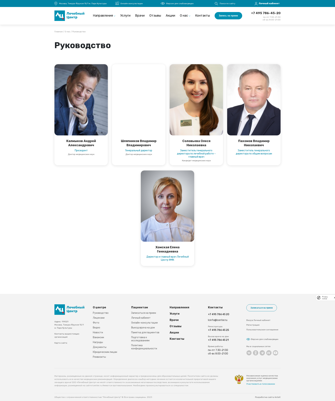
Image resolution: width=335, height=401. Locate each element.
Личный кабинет (141, 317)
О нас (184, 15)
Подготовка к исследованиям (140, 339)
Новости (98, 332)
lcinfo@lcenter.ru (217, 320)
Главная (58, 31)
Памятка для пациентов (145, 332)
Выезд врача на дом (143, 327)
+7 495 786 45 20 (218, 314)
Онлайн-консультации (144, 322)
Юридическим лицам (105, 352)
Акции (170, 15)
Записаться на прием (143, 312)
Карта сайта (60, 343)
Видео (96, 327)
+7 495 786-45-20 (266, 13)
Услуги (125, 15)
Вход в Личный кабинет (258, 320)
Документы (99, 347)
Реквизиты (99, 356)
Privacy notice (325, 298)
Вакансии (98, 337)
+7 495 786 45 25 (218, 330)
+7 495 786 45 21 (218, 340)
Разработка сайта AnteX (268, 397)
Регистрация (252, 325)
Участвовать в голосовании (260, 384)
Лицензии (99, 317)
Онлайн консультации (131, 3)
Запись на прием (228, 15)
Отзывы (155, 15)
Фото (96, 322)
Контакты (202, 15)
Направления (103, 15)
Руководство (101, 312)
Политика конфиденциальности (144, 347)
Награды (98, 342)
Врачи (140, 15)
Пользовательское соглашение (262, 329)
